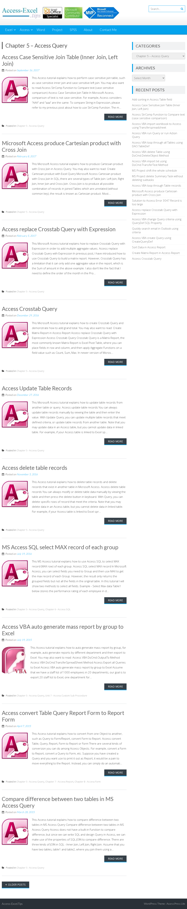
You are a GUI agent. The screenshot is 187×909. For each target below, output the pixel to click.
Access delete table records (34, 467)
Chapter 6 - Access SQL (58, 609)
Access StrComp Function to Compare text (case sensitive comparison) (158, 116)
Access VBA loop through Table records (156, 185)
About (88, 30)
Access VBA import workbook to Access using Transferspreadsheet (156, 125)
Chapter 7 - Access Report (59, 781)
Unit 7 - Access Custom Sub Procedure (66, 695)
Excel (9, 30)
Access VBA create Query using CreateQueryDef (151, 239)
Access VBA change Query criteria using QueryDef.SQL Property (156, 221)
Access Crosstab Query (29, 308)
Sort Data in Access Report (148, 247)
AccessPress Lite (176, 903)
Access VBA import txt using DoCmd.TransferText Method (150, 163)
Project (57, 30)
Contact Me (108, 30)
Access (25, 30)
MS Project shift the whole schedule (154, 170)
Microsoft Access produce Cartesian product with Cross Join (154, 193)
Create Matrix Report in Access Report (156, 253)
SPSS (73, 30)
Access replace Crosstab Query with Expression (59, 229)
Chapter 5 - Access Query (30, 125)
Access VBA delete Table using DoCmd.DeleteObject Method (151, 153)
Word (41, 30)
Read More (115, 116)
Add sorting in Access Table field (152, 99)
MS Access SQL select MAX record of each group (60, 547)
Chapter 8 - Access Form (88, 781)
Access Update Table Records (37, 388)
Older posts (16, 884)
